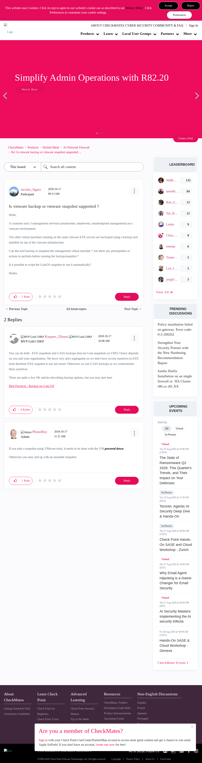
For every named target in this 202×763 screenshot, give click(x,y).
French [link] (141, 708)
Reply (127, 296)
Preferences (179, 15)
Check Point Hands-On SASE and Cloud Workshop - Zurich (176, 545)
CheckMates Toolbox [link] (115, 702)
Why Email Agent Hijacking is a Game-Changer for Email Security (176, 580)
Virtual (165, 444)
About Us (150, 759)
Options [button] (139, 150)
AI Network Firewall (76, 147)
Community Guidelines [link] (17, 713)
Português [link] (142, 718)
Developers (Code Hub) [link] (117, 708)
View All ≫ (164, 292)
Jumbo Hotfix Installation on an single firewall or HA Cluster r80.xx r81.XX (175, 378)
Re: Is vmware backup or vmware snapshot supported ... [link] (46, 152)
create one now (105, 744)
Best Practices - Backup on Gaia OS (31, 386)
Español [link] (141, 702)
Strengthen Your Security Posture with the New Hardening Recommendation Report (173, 353)
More (187, 34)
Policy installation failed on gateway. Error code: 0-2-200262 (175, 329)
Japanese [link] (142, 713)
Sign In (193, 25)
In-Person (167, 492)
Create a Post (185, 138)
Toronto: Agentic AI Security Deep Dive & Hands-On (175, 511)
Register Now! (33, 101)
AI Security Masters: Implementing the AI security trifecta (175, 616)
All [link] (166, 428)
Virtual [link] (179, 428)
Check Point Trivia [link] (48, 719)
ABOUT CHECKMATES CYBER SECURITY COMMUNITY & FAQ (137, 25)
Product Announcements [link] (117, 713)
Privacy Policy (134, 8)
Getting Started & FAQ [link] (17, 708)
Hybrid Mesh (51, 147)
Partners (167, 34)
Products (87, 34)
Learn (108, 34)
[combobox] (92, 167)
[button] (168, 6)
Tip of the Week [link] (80, 719)
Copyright (116, 759)
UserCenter (165, 759)
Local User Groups (136, 34)
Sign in (43, 740)
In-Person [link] (170, 434)
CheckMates (15, 147)
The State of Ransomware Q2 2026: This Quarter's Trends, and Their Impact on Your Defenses (176, 470)
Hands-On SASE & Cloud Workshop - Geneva (175, 645)
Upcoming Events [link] (114, 718)
